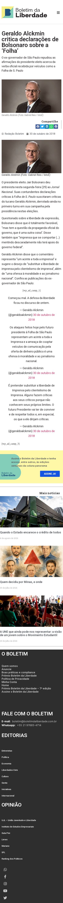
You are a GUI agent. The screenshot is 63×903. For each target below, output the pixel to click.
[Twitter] (5, 897)
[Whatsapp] (5, 869)
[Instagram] (5, 883)
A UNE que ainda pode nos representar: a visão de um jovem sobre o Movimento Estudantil (31, 633)
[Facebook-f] (5, 876)
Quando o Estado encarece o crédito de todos (30, 532)
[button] (38, 126)
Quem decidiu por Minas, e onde (21, 582)
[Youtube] (5, 890)
